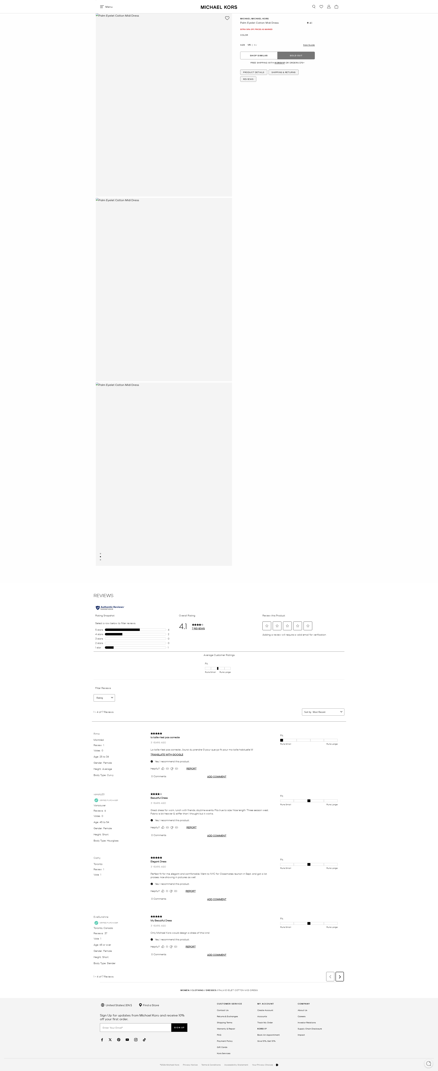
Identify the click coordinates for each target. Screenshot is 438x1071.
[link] (101, 1040)
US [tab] (249, 45)
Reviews (248, 79)
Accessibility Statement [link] (236, 1064)
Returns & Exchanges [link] (227, 1016)
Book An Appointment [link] (268, 1034)
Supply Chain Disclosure (310, 1028)
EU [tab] (255, 45)
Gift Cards (222, 1047)
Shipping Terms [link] (224, 1022)
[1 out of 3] (100, 553)
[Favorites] (321, 6)
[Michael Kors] (219, 6)
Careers (301, 1016)
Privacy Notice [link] (190, 1064)
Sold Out (296, 55)
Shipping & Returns (284, 72)
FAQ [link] (219, 1034)
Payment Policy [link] (225, 1041)
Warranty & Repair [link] (226, 1028)
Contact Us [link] (222, 1010)
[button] (428, 1064)
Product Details (253, 72)
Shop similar (259, 55)
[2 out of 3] (100, 556)
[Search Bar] (313, 6)
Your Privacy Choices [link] (263, 1064)
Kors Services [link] (223, 1053)
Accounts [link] (262, 1016)
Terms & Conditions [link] (211, 1064)
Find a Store (150, 1005)
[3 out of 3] (100, 559)
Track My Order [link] (265, 1022)
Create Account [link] (265, 1010)
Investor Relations (307, 1022)
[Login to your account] (329, 6)
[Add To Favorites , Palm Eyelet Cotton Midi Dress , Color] (227, 18)
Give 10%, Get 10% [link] (266, 1041)
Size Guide (309, 45)
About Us (302, 1010)
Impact (301, 1034)
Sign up (179, 1027)
